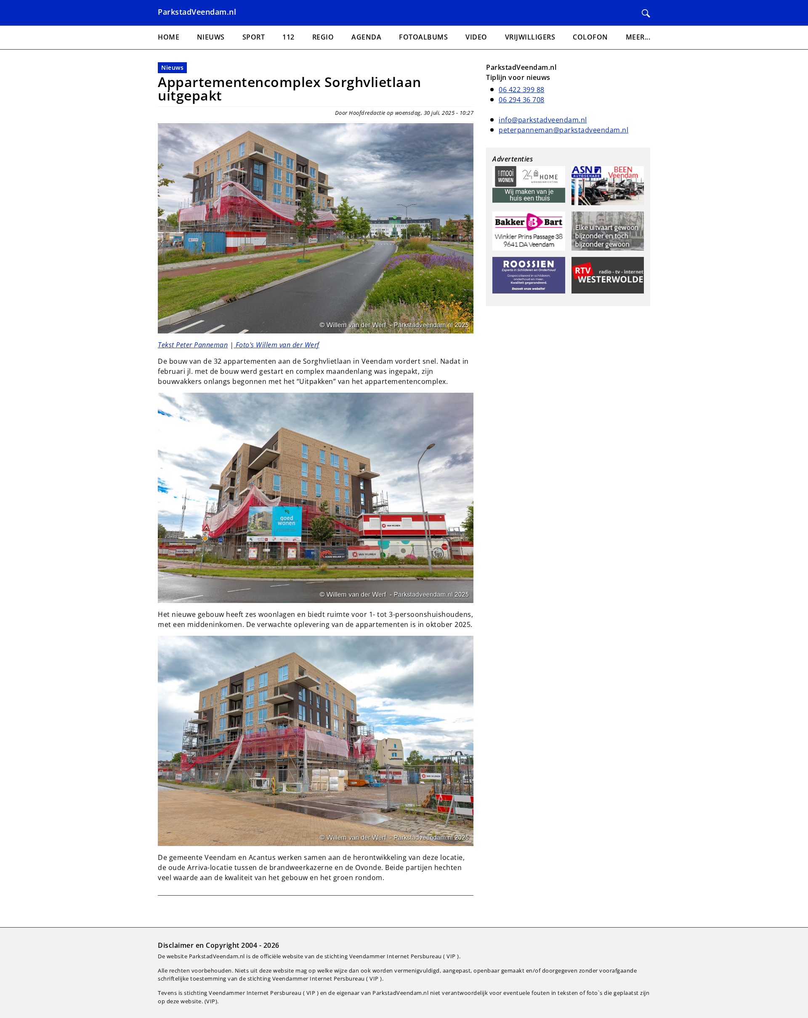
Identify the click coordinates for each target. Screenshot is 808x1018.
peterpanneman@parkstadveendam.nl (563, 130)
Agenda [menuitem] (366, 37)
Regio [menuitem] (323, 37)
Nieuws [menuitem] (211, 37)
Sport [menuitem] (253, 37)
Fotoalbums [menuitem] (423, 37)
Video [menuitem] (476, 37)
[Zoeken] (646, 13)
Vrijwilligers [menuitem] (530, 37)
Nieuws (172, 67)
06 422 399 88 (522, 89)
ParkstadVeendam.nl (197, 12)
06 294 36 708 (522, 99)
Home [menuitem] (168, 37)
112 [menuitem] (288, 37)
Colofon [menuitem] (590, 37)
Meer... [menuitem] (638, 37)
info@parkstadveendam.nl (543, 119)
